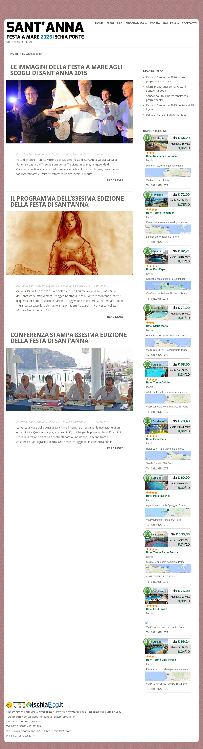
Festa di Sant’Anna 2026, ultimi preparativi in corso (165, 79)
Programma (134, 23)
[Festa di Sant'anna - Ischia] (45, 36)
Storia (155, 23)
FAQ (120, 23)
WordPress (78, 712)
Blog (110, 23)
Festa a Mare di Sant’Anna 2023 (166, 114)
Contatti (189, 23)
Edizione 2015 (81, 154)
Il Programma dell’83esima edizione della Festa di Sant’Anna (67, 201)
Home (99, 23)
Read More (115, 180)
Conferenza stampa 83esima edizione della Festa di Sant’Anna (68, 338)
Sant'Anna (35, 154)
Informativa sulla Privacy (104, 712)
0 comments (101, 154)
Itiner (50, 712)
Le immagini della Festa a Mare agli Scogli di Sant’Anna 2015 (66, 70)
